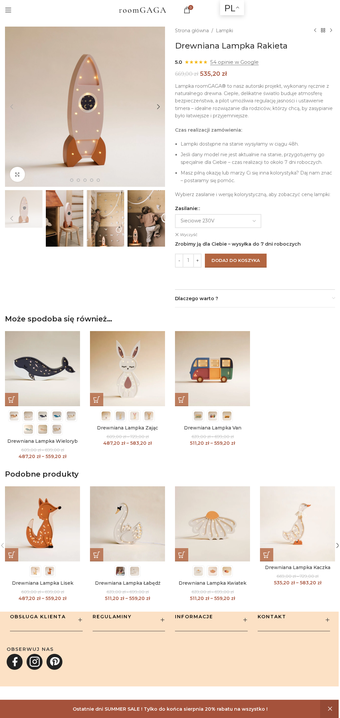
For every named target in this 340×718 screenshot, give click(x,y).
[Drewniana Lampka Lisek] (42, 523)
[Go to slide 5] (78, 180)
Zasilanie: (186, 208)
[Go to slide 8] (98, 180)
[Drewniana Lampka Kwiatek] (212, 523)
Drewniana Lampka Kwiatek (212, 583)
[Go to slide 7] (91, 180)
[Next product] (331, 31)
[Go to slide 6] (85, 180)
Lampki (224, 31)
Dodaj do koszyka (236, 260)
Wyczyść (189, 234)
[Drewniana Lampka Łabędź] (127, 523)
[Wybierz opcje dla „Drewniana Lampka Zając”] (96, 399)
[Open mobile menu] (8, 10)
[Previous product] (315, 31)
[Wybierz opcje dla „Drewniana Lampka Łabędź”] (96, 554)
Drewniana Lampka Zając (127, 428)
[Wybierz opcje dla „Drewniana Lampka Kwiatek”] (181, 554)
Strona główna (192, 31)
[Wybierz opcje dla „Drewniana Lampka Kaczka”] (266, 554)
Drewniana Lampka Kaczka (297, 567)
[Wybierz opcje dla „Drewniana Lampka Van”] (181, 399)
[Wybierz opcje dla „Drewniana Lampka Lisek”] (11, 554)
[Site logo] (142, 10)
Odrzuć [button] (330, 709)
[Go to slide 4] (71, 180)
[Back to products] (323, 31)
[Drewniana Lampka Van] (212, 368)
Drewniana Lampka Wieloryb (42, 441)
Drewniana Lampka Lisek (42, 583)
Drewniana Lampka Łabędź (127, 583)
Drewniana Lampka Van (212, 428)
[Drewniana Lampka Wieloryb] (42, 368)
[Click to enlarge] (17, 174)
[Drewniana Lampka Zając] (127, 368)
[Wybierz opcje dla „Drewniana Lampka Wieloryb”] (11, 399)
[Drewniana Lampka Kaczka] (297, 523)
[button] (11, 106)
